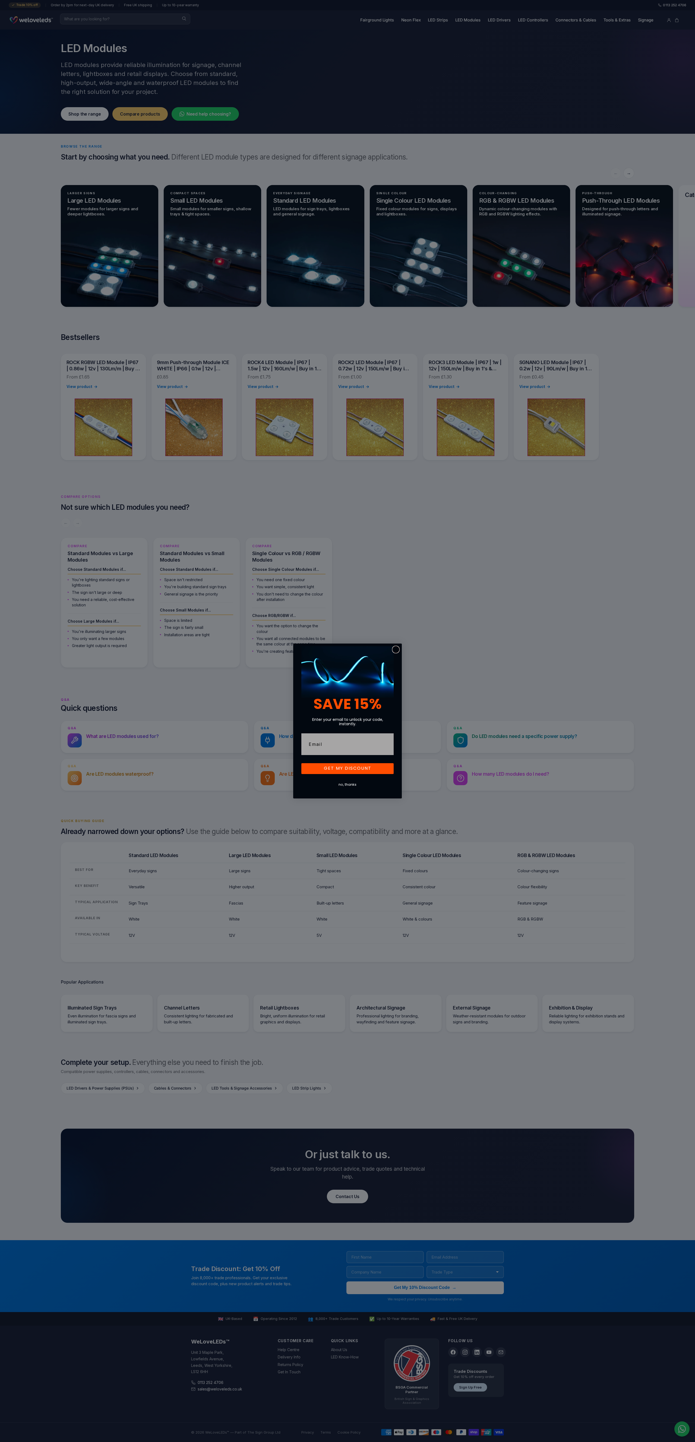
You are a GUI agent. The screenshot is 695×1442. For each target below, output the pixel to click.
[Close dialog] (396, 649)
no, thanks (347, 785)
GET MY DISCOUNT (347, 768)
